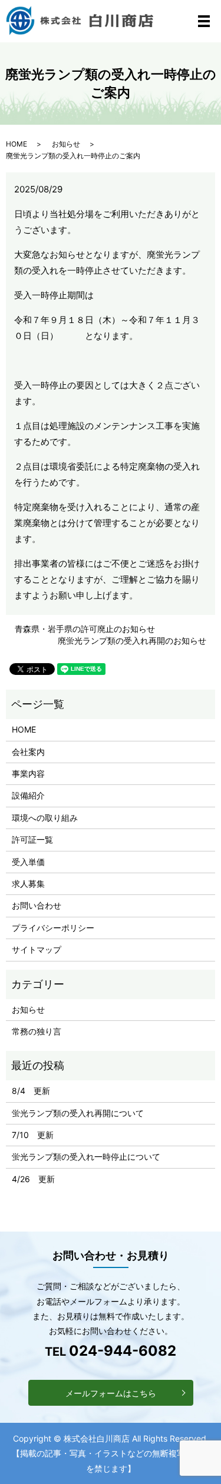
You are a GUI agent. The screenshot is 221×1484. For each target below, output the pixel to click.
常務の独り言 (36, 1031)
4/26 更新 (33, 1179)
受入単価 (28, 862)
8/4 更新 (31, 1091)
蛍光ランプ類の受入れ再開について (78, 1113)
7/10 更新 (33, 1135)
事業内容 (28, 773)
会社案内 (28, 752)
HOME (16, 143)
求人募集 (28, 884)
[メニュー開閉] (204, 21)
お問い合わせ (36, 905)
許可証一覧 (32, 839)
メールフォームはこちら (110, 1393)
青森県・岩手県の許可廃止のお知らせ (85, 629)
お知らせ (66, 143)
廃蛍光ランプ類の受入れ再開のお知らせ (132, 640)
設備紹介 (28, 795)
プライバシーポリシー (53, 928)
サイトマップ (36, 949)
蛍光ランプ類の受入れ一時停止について (86, 1157)
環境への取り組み (45, 818)
